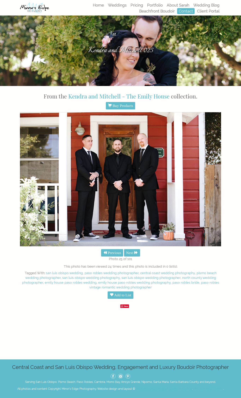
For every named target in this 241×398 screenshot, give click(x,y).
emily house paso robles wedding (71, 282)
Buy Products (122, 106)
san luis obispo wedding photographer (151, 278)
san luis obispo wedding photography (91, 278)
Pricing (137, 5)
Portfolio (155, 5)
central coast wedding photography (167, 273)
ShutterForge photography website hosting (164, 388)
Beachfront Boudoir (157, 11)
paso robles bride (185, 282)
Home (98, 5)
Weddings (117, 5)
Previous (114, 253)
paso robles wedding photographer (111, 273)
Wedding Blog (206, 5)
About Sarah (178, 5)
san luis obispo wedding (64, 273)
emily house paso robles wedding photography (134, 282)
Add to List (122, 295)
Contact (186, 11)
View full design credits (208, 388)
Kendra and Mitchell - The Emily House (119, 96)
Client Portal (208, 11)
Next (130, 253)
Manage (236, 2)
